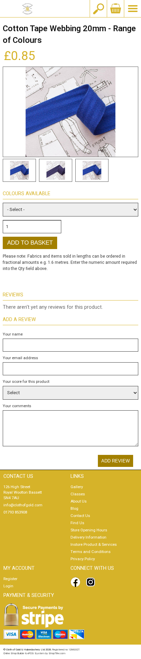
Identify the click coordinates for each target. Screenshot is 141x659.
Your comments (17, 406)
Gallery (76, 487)
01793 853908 (15, 512)
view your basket (115, 8)
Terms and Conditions (90, 552)
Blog (74, 508)
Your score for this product (26, 382)
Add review (115, 460)
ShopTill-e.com (57, 653)
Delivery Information (88, 537)
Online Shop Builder (13, 653)
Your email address (20, 358)
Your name (13, 334)
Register (10, 579)
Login (8, 586)
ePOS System (35, 653)
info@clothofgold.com (22, 505)
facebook (76, 582)
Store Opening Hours (88, 530)
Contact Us (80, 516)
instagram (92, 582)
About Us (78, 501)
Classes (77, 494)
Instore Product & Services (93, 545)
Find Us (77, 523)
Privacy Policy (82, 559)
